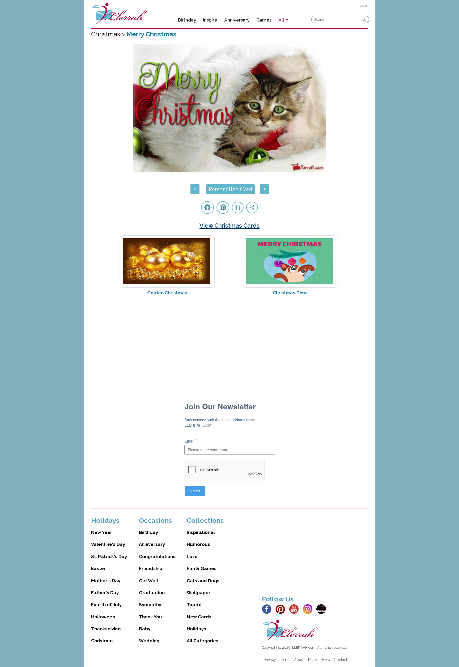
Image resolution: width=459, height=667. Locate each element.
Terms (285, 659)
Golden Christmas (167, 292)
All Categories (202, 640)
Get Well (148, 580)
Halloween (103, 616)
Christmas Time (290, 292)
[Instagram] (309, 609)
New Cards (199, 616)
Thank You (150, 616)
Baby (144, 628)
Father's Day (105, 592)
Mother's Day (105, 580)
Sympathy (150, 604)
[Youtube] (295, 609)
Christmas (102, 640)
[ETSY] (322, 609)
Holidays (196, 628)
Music (313, 659)
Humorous (198, 544)
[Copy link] (238, 207)
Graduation (152, 592)
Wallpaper (198, 592)
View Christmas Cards (229, 225)
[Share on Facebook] (207, 207)
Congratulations (157, 556)
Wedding (149, 640)
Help (326, 659)
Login (363, 5)
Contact (340, 659)
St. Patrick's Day (109, 556)
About (299, 659)
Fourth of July (106, 604)
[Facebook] (268, 609)
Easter (98, 568)
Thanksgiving (106, 628)
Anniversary (236, 20)
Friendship (150, 568)
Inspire (210, 20)
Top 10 (194, 604)
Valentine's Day (108, 544)
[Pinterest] (281, 609)
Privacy (270, 659)
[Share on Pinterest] (222, 207)
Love (192, 556)
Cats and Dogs (203, 580)
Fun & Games (201, 568)
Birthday (187, 20)
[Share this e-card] (252, 207)
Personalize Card (230, 189)
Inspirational (201, 532)
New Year (101, 532)
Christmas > (108, 34)
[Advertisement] (229, 342)
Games (263, 20)
